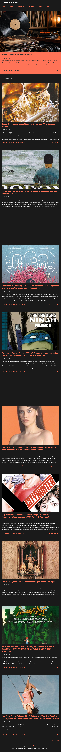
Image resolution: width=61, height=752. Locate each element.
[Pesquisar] (55, 3)
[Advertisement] (30, 228)
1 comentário (15, 70)
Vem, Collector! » (54, 70)
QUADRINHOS (20, 6)
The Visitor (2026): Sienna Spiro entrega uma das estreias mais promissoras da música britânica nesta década (29, 448)
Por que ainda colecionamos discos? (17, 54)
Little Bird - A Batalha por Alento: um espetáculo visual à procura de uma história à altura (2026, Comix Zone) (30, 287)
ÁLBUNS (11, 6)
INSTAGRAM (30, 6)
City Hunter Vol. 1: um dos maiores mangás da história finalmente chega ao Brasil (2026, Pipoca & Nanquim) (25, 515)
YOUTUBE (39, 6)
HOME (3, 6)
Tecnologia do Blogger (31, 746)
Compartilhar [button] (6, 70)
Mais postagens (54, 740)
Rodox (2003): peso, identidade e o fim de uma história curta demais (28, 125)
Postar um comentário (18, 142)
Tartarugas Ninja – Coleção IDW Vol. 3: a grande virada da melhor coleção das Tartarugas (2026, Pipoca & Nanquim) (30, 354)
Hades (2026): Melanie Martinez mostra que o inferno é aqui (28, 581)
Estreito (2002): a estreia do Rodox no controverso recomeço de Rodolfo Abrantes (29, 192)
